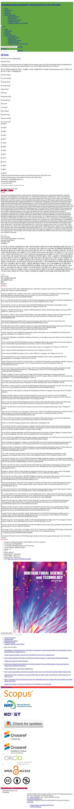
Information (4, 539)
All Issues (7, 12)
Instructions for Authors (14, 20)
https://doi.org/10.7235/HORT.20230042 (19, 559)
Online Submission (6, 687)
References (4, 285)
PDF (2, 190)
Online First (7, 13)
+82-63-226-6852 (34, 797)
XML (5, 190)
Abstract (3, 192)
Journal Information (10, 15)
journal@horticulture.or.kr (34, 799)
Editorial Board (12, 18)
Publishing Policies (13, 21)
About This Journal (13, 16)
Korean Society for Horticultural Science (42, 805)
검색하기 (20, 47)
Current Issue (8, 10)
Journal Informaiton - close (20, 788)
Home (6, 8)
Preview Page (17, 58)
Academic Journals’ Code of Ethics (18, 23)
